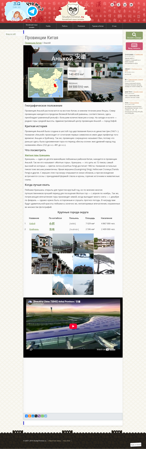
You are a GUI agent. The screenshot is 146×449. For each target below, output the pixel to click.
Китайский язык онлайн (31, 26)
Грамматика (139, 54)
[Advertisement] (13, 61)
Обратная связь (54, 441)
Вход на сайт (11, 34)
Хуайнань (34, 229)
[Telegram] (45, 416)
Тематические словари (135, 79)
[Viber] (39, 416)
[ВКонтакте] (26, 416)
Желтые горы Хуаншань (37, 155)
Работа (64, 26)
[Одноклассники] (29, 416)
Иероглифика (134, 103)
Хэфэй (32, 223)
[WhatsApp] (42, 416)
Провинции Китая (33, 42)
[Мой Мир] (32, 416)
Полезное (81, 26)
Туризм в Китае (98, 26)
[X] (36, 416)
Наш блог (66, 441)
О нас (114, 26)
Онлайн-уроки (138, 92)
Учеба (48, 26)
